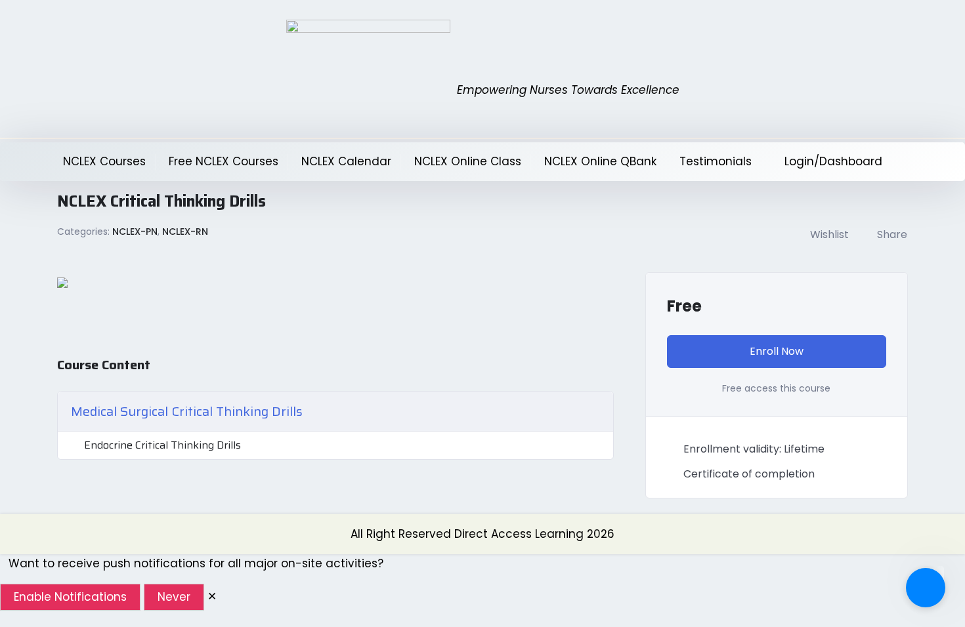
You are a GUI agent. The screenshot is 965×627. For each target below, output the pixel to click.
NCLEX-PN (135, 231)
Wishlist (829, 234)
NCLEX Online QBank (600, 161)
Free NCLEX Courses (223, 161)
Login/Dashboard (833, 161)
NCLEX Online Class (467, 161)
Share (892, 234)
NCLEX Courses (104, 161)
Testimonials (715, 161)
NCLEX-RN (185, 231)
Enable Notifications (70, 597)
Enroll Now (777, 351)
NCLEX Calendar (346, 161)
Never (174, 597)
